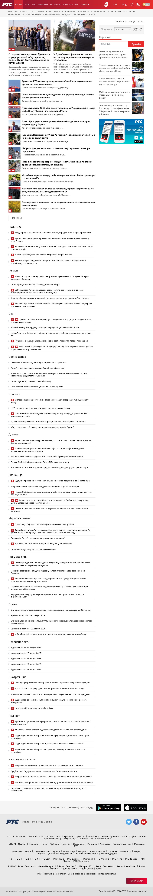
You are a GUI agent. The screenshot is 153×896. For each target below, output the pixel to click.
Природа (40, 853)
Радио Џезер (86, 868)
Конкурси (90, 873)
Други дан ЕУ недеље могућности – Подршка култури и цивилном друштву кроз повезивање (48, 789)
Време (132, 11)
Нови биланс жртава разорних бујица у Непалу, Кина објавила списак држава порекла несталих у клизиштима (52, 348)
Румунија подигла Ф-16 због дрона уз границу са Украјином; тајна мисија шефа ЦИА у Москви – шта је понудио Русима (50, 564)
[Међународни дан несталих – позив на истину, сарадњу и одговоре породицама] (14, 153)
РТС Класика (102, 858)
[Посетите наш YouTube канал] (144, 822)
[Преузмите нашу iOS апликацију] (135, 807)
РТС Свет (45, 858)
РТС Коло (117, 858)
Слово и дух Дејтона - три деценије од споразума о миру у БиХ (44, 524)
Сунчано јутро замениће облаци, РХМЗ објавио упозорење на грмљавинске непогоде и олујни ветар (51, 622)
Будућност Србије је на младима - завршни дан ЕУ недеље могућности (44, 771)
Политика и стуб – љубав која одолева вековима (33, 549)
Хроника (58, 11)
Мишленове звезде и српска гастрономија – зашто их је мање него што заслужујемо (50, 694)
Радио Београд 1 (26, 866)
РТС (77, 4)
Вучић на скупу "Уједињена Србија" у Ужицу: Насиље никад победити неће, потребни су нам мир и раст (48, 261)
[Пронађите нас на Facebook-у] (136, 822)
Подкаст (67, 14)
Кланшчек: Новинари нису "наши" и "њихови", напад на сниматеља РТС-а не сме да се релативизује (52, 247)
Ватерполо (79, 844)
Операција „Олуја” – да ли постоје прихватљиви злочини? (38, 538)
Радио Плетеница (105, 866)
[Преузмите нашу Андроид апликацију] (108, 807)
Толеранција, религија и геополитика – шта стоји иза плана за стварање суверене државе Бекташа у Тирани (51, 305)
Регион (23, 11)
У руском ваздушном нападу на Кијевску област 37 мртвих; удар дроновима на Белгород (48, 572)
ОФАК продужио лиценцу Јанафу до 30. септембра (35, 284)
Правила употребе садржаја (46, 891)
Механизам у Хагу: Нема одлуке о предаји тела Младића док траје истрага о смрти (49, 467)
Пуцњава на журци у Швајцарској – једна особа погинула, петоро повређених (51, 341)
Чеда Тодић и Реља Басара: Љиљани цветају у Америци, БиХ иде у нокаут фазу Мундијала (50, 736)
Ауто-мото (105, 844)
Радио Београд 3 (67, 866)
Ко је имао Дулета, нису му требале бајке (33, 708)
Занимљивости (41, 851)
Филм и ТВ (125, 851)
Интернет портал (107, 873)
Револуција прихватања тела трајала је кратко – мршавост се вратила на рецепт (52, 682)
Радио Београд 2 (47, 866)
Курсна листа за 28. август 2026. (26, 647)
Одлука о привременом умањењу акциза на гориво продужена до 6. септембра (52, 481)
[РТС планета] (106, 4)
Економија (83, 11)
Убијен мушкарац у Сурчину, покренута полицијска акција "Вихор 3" (43, 427)
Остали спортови (122, 844)
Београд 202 (86, 866)
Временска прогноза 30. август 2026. (28, 615)
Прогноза (107, 29)
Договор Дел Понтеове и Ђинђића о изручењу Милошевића (43, 543)
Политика (12, 11)
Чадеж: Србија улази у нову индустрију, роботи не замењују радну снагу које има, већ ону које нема (51, 493)
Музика (56, 851)
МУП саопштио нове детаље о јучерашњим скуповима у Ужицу (40, 408)
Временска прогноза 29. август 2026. (28, 628)
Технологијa (69, 851)
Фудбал (22, 844)
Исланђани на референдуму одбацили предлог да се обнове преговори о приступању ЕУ (51, 334)
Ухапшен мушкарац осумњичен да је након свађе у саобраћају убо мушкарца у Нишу (49, 401)
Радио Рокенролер (126, 866)
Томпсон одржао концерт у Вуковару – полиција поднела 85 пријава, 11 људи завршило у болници (50, 277)
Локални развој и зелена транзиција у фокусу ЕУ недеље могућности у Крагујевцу (53, 782)
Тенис (44, 844)
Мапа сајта (136, 881)
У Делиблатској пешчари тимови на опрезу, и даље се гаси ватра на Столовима (73, 57)
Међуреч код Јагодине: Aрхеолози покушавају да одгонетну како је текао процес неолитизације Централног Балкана (49, 374)
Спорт (27, 4)
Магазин (43, 4)
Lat (115, 4)
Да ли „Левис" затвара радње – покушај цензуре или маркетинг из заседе (49, 688)
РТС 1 (17, 858)
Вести (18, 4)
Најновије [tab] (105, 37)
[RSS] (138, 4)
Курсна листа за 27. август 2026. (26, 653)
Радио (57, 4)
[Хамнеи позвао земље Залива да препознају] (14, 193)
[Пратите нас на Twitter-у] (129, 822)
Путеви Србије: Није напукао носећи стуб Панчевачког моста (40, 462)
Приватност (12, 891)
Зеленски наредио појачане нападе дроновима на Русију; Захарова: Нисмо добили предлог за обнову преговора (48, 580)
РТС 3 (35, 858)
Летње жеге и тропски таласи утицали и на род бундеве (37, 386)
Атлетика (92, 844)
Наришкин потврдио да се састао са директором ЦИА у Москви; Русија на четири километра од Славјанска (49, 587)
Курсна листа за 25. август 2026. (26, 664)
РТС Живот (87, 858)
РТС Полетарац (81, 861)
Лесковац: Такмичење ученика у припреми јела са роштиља (39, 362)
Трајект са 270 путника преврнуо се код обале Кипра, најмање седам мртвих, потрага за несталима (51, 320)
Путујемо (82, 851)
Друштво (70, 11)
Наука (137, 851)
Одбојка (54, 844)
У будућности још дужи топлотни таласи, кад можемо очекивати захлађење (50, 634)
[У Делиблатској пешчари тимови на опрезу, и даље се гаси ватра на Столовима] (74, 35)
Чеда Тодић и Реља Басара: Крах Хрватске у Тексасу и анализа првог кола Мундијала (48, 750)
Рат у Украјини (119, 11)
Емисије (68, 4)
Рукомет (66, 844)
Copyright (25, 891)
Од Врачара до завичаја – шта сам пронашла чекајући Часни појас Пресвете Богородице (49, 701)
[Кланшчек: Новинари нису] (14, 139)
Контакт (47, 873)
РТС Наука (58, 858)
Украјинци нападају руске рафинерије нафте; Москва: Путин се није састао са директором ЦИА (47, 595)
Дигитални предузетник (60, 853)
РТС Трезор (131, 858)
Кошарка (33, 844)
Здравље (112, 851)
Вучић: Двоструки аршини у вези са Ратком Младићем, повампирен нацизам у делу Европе (50, 239)
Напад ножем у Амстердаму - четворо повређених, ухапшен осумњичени (45, 327)
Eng (124, 4)
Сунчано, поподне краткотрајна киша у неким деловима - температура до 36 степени (51, 610)
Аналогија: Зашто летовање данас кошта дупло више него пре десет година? (50, 729)
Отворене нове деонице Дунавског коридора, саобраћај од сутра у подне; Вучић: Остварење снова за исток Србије (29, 58)
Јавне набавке (75, 873)
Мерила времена (100, 11)
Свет (32, 11)
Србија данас (44, 11)
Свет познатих (97, 851)
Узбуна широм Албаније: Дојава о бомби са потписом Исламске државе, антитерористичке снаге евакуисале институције (47, 291)
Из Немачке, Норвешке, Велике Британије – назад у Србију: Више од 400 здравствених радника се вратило (47, 449)
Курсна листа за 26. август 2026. (26, 658)
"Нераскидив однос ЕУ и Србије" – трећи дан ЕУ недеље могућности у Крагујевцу (53, 776)
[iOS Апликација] (121, 131)
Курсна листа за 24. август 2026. (26, 669)
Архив (99, 868)
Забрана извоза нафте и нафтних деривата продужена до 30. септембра (45, 486)
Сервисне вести (15, 14)
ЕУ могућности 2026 (84, 14)
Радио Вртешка (69, 868)
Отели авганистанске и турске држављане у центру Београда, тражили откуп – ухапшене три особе (50, 415)
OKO (34, 4)
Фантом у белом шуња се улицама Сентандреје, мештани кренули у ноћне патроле (50, 298)
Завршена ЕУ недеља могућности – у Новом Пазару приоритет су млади (48, 765)
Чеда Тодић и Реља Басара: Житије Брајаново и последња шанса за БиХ (48, 743)
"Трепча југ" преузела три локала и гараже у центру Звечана (43, 254)
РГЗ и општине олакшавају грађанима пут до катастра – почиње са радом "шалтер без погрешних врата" (51, 441)
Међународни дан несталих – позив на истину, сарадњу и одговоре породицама (52, 232)
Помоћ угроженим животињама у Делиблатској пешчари (38, 368)
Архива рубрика (51, 14)
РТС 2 (26, 858)
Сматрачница (33, 14)
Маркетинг (60, 873)
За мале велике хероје (86, 853)
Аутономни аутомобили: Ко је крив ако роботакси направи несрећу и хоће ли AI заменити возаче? (50, 722)
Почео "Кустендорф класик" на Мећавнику (31, 381)
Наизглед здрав (109, 853)
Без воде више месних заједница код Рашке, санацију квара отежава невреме (47, 456)
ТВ (51, 4)
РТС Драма (73, 858)
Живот (27, 851)
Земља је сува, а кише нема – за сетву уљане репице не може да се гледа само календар (49, 509)
